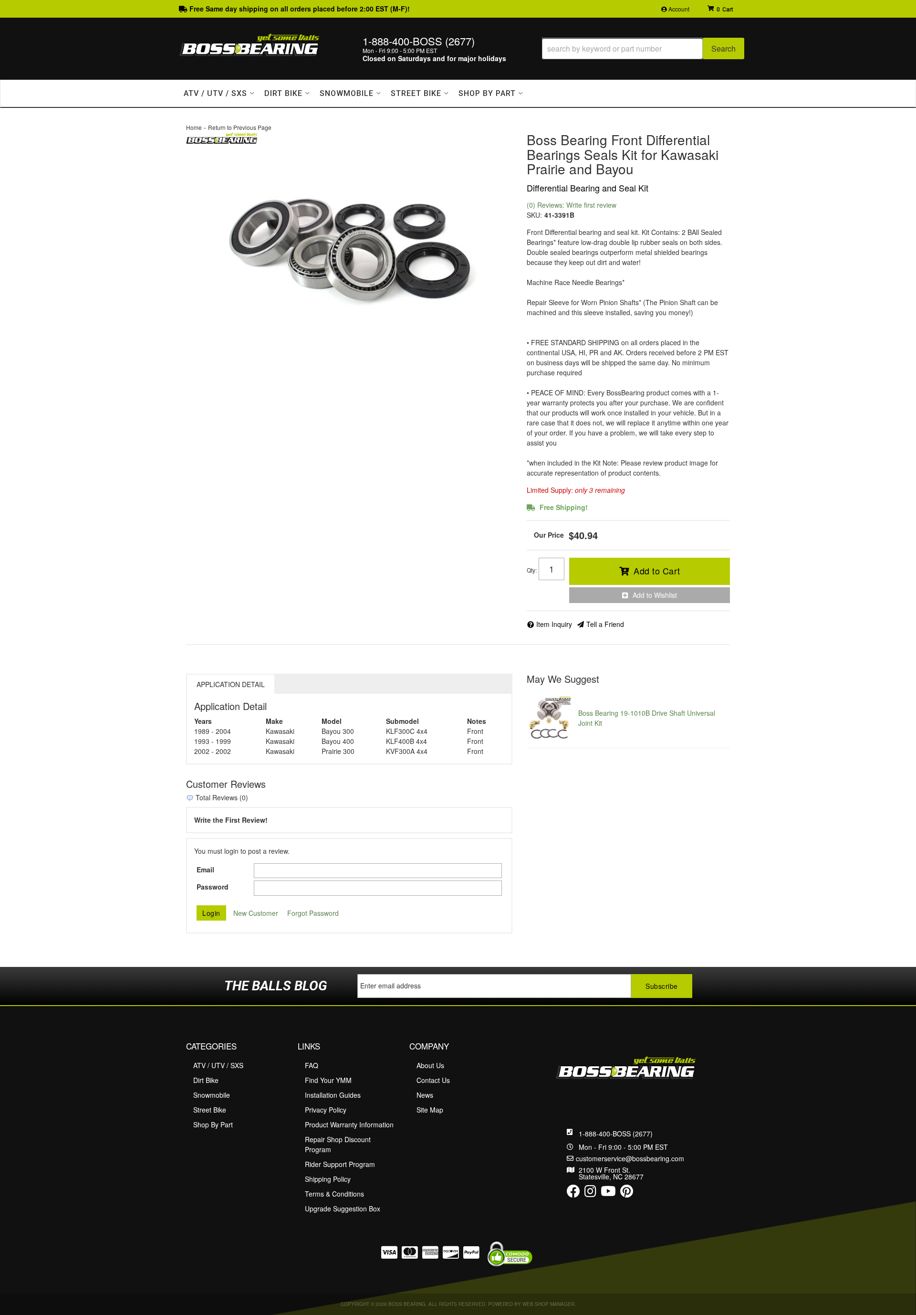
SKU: (534, 215)
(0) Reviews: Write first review (571, 205)
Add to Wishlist (655, 595)
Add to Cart (657, 570)
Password (213, 886)
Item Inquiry (554, 624)
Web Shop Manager (548, 1304)
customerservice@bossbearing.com (630, 1158)
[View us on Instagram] (590, 1193)
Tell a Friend (605, 624)
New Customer (255, 913)
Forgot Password (313, 913)
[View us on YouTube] (608, 1193)
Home (194, 127)
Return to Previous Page (239, 127)
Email (205, 869)
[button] (643, 48)
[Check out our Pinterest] (626, 1193)
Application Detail (231, 684)
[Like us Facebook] (573, 1193)
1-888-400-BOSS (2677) (616, 1133)
